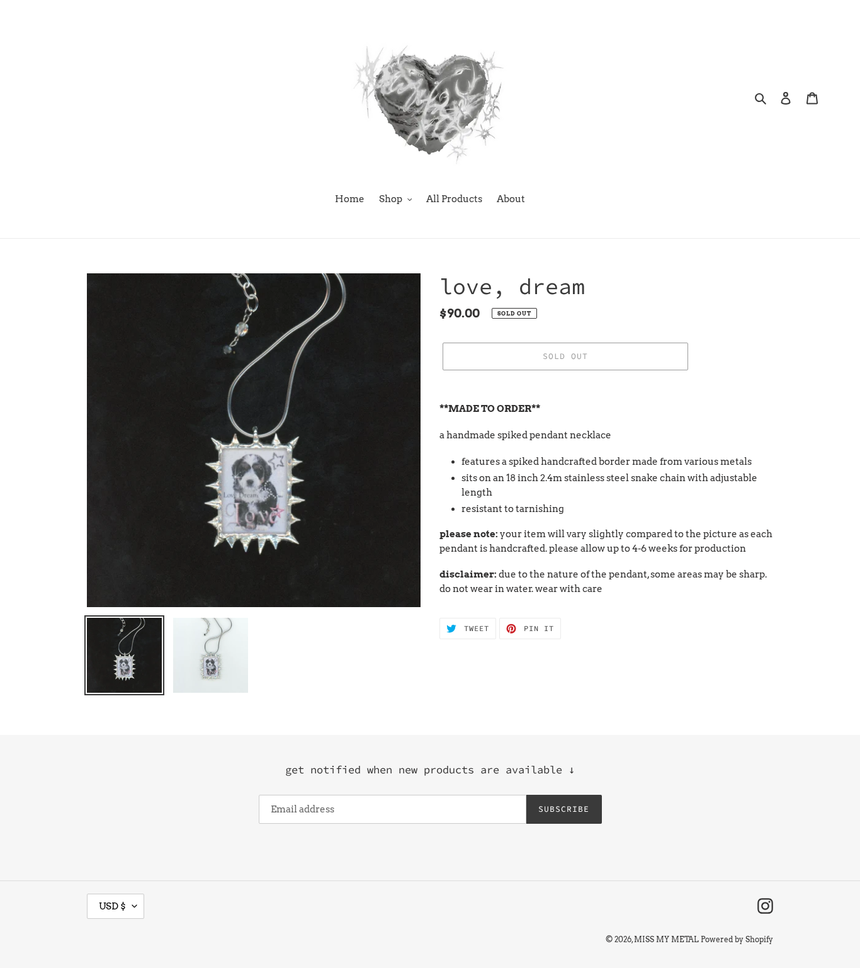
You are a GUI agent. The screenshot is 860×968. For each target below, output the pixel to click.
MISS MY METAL (666, 939)
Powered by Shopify (737, 939)
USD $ (112, 906)
